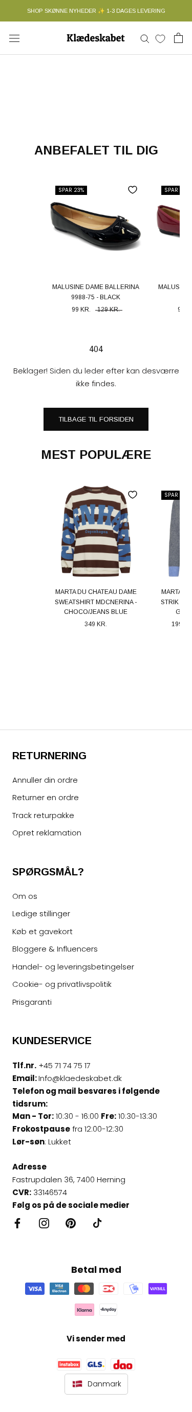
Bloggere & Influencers (55, 948)
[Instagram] (44, 1223)
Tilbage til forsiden (96, 419)
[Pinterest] (71, 1223)
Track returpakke (43, 815)
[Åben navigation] (14, 38)
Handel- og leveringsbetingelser (73, 966)
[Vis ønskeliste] (160, 38)
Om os (24, 896)
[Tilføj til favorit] (132, 189)
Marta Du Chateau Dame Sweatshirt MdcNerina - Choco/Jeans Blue (96, 602)
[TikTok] (97, 1223)
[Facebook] (17, 1223)
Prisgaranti (32, 1002)
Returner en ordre (45, 797)
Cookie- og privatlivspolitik (62, 984)
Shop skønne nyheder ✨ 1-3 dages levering (96, 11)
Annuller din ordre (45, 780)
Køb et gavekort (42, 931)
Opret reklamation (46, 832)
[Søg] (145, 38)
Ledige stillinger (41, 913)
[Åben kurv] (178, 38)
